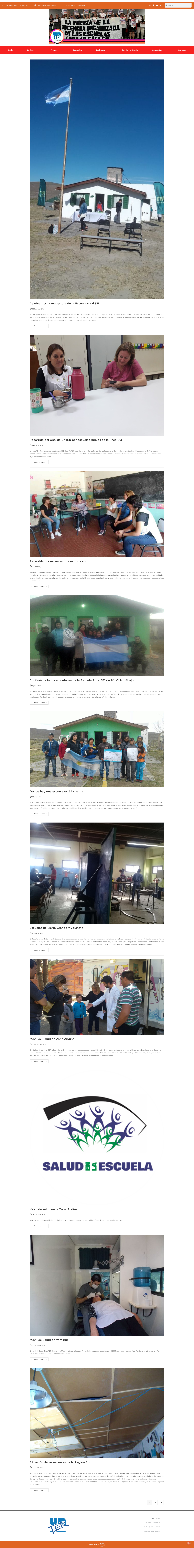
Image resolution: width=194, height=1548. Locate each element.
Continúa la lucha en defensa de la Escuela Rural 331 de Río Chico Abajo (82, 680)
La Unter (30, 50)
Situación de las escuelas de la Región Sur (60, 1462)
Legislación (100, 50)
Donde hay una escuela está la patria (56, 791)
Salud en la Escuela (130, 50)
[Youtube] (157, 5)
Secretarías (157, 50)
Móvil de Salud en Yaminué (49, 1340)
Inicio (10, 50)
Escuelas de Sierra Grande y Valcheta (56, 927)
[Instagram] (149, 5)
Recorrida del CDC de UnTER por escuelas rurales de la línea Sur (76, 440)
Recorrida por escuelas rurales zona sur (58, 561)
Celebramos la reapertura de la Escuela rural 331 (64, 303)
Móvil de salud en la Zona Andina (54, 1209)
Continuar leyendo (40, 325)
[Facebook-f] (153, 5)
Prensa (54, 50)
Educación (77, 50)
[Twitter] (160, 5)
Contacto (182, 50)
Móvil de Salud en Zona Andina (52, 1039)
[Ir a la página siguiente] (161, 1502)
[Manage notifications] (189, 1543)
